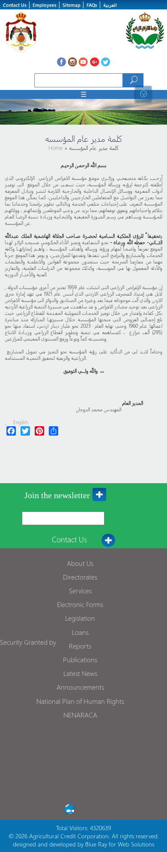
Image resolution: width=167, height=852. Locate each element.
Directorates (80, 576)
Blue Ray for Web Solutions (119, 844)
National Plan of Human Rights (80, 701)
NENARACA (80, 714)
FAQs (91, 5)
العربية (110, 5)
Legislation (80, 617)
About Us (80, 563)
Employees (45, 5)
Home (56, 147)
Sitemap (72, 5)
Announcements (80, 686)
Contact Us (15, 5)
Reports (80, 645)
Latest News (80, 673)
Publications (80, 659)
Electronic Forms (80, 604)
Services (80, 590)
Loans (80, 632)
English (20, 422)
